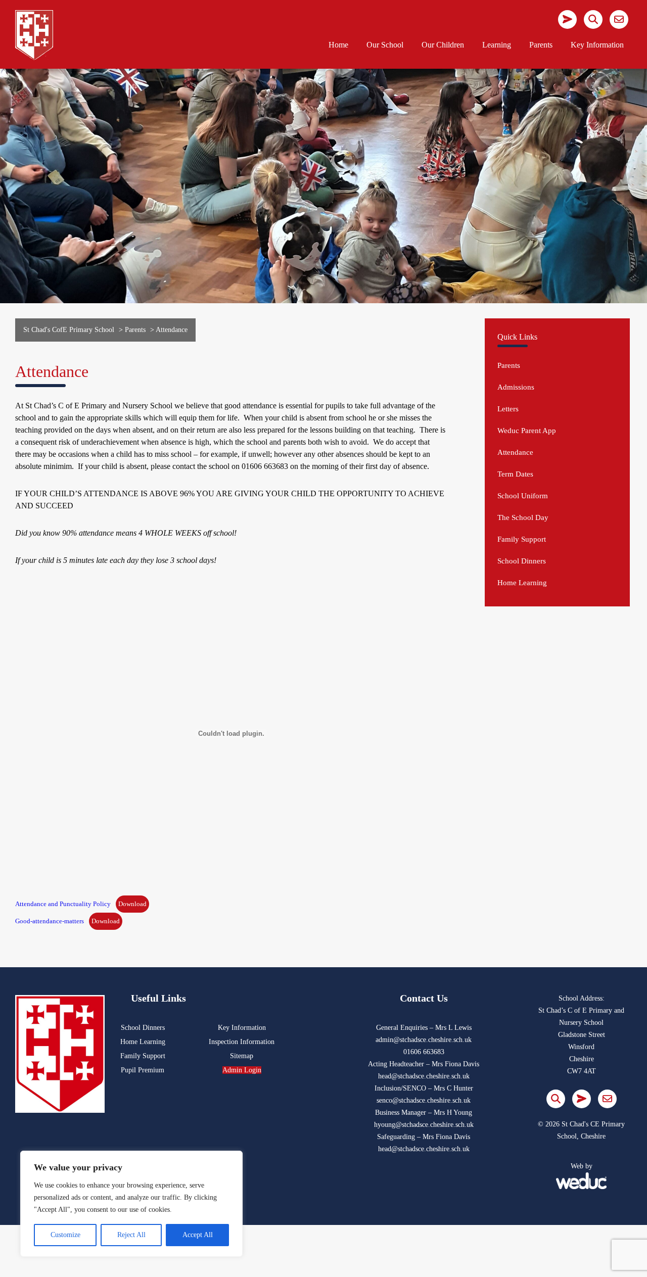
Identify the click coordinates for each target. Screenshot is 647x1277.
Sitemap (241, 1056)
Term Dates (515, 474)
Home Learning (522, 583)
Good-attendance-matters (49, 921)
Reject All (131, 1235)
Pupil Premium (142, 1070)
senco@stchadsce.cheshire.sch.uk (424, 1100)
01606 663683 (423, 1052)
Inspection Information (241, 1042)
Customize (65, 1235)
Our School (384, 44)
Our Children (443, 44)
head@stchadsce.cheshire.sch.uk (424, 1076)
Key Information (597, 44)
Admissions (515, 387)
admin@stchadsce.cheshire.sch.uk (424, 1040)
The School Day (522, 517)
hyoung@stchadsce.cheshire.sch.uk (424, 1124)
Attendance (515, 452)
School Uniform (522, 496)
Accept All (197, 1235)
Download (132, 904)
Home (338, 44)
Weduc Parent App (526, 431)
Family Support (521, 539)
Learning (496, 44)
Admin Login (241, 1070)
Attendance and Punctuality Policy (63, 904)
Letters (508, 409)
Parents (540, 44)
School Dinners (521, 561)
